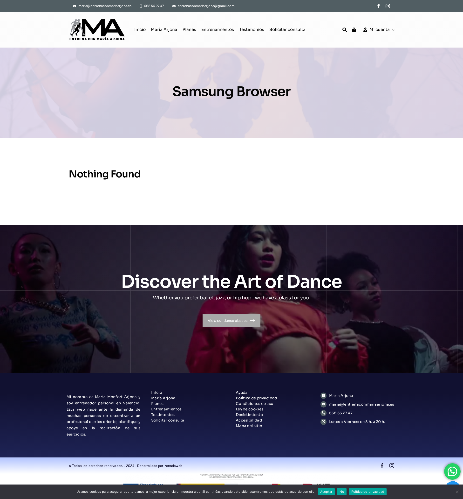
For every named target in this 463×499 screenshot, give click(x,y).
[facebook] (378, 6)
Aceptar (326, 491)
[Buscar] (344, 30)
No (342, 491)
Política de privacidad (367, 491)
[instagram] (388, 6)
